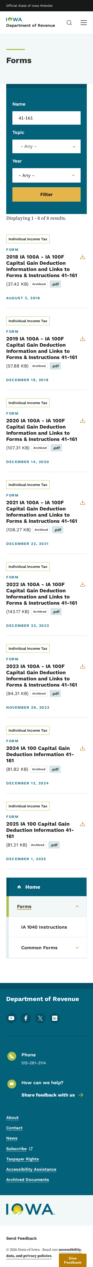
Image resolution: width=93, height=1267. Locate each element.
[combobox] (46, 146)
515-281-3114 (33, 1062)
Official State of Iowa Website (29, 5)
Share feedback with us (48, 1095)
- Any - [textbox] (28, 146)
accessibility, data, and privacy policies (44, 1252)
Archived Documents (27, 1179)
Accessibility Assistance (31, 1169)
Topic (18, 132)
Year (17, 161)
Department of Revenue (30, 25)
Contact (14, 1127)
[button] (73, 1260)
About (12, 1117)
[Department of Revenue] (19, 20)
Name (18, 104)
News (12, 1138)
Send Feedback (21, 1238)
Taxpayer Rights (22, 1159)
